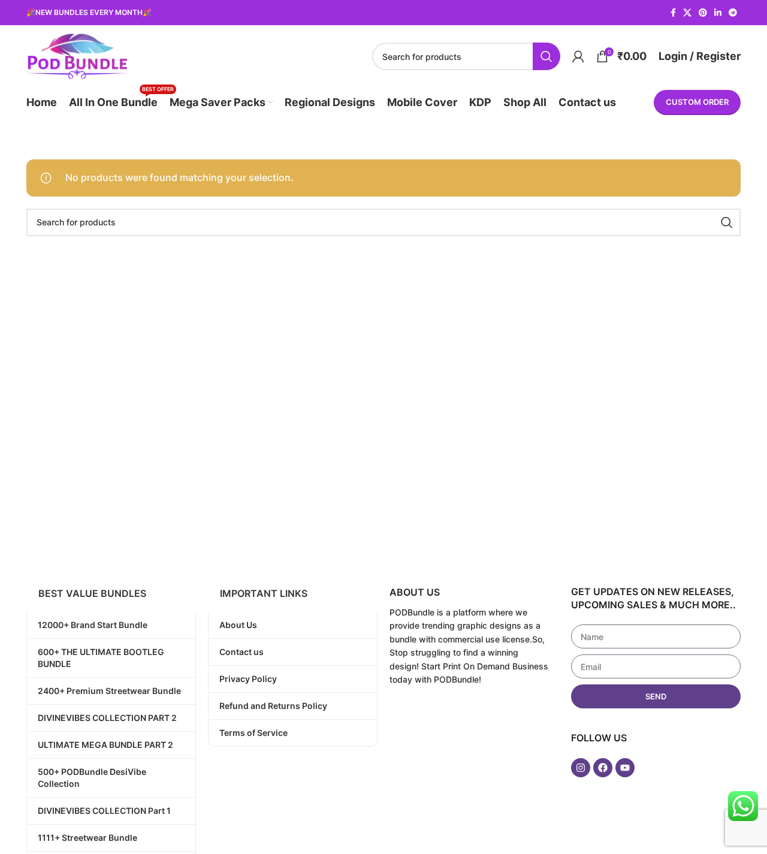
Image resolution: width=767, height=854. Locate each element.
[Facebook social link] (673, 13)
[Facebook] (602, 767)
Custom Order (697, 102)
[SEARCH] (546, 56)
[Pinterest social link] (703, 13)
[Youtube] (625, 767)
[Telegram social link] (733, 13)
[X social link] (687, 13)
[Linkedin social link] (718, 13)
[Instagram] (580, 767)
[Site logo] (77, 55)
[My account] (578, 56)
